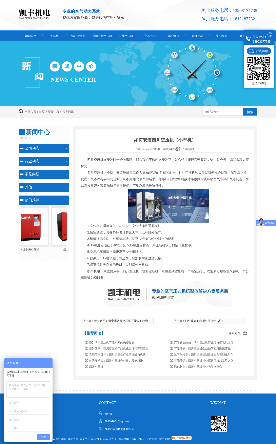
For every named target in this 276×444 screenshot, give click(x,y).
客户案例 (173, 36)
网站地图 (123, 438)
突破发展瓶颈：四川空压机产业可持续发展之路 (203, 342)
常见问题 (68, 111)
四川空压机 (96, 366)
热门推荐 (32, 200)
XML (141, 438)
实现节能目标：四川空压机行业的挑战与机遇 (117, 354)
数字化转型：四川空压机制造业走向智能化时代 (203, 354)
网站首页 (30, 36)
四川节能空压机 (44, 249)
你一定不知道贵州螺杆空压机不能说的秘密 (121, 320)
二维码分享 (188, 149)
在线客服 (262, 51)
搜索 (250, 112)
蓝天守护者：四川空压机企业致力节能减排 (116, 360)
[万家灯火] (182, 438)
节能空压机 (126, 36)
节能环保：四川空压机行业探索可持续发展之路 (203, 360)
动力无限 (164, 438)
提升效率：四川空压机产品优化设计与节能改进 (119, 348)
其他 (28, 187)
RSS (134, 438)
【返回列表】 (234, 333)
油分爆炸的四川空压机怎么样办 (205, 320)
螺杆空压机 (78, 36)
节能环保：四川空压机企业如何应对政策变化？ (203, 348)
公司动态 (32, 148)
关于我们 (221, 36)
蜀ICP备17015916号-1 (103, 438)
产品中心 (150, 36)
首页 (42, 111)
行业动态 (32, 161)
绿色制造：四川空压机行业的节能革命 (198, 366)
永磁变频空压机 (102, 36)
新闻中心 (197, 36)
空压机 (54, 36)
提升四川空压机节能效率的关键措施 (111, 342)
